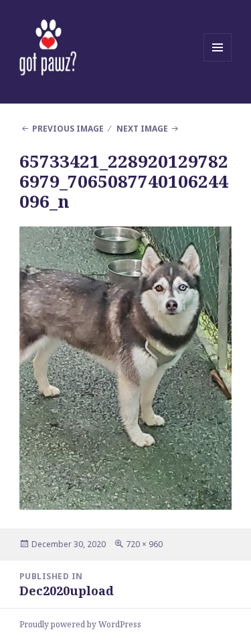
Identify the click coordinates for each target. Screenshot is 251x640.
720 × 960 (144, 544)
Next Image (142, 128)
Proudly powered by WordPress (80, 624)
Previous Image (68, 128)
